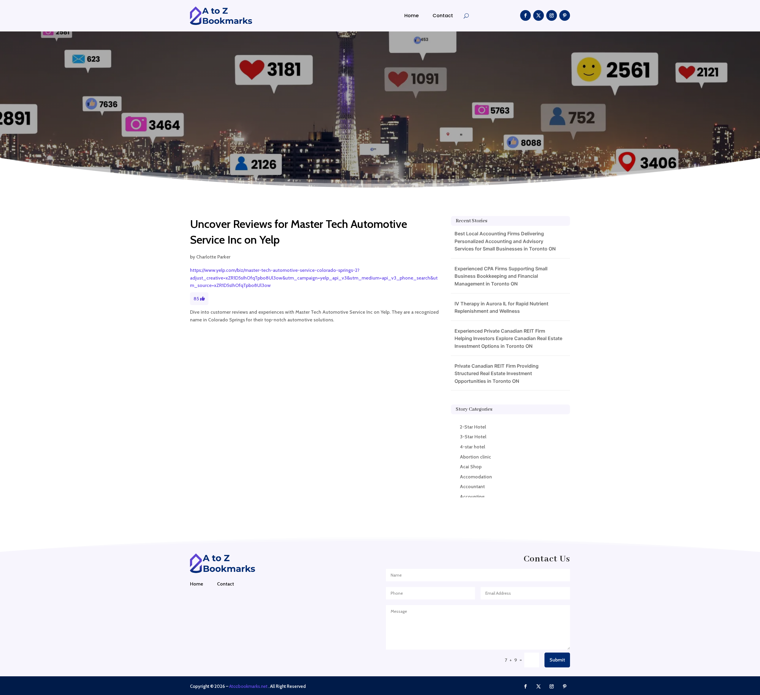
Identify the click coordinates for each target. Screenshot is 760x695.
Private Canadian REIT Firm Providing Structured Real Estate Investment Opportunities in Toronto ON (497, 373)
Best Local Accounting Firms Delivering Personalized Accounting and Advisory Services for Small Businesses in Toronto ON (505, 241)
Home (411, 15)
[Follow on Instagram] (551, 15)
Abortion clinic (475, 457)
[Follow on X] (538, 15)
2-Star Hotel (473, 427)
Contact (443, 15)
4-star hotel (472, 447)
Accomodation (476, 477)
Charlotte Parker (213, 257)
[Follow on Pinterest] (564, 15)
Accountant (472, 486)
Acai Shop (471, 466)
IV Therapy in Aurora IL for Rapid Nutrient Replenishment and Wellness (501, 307)
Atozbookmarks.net (248, 686)
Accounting (472, 496)
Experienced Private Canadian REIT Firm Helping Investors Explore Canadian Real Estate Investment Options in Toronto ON (508, 338)
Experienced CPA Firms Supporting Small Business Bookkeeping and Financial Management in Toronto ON (501, 276)
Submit (557, 660)
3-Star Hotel (473, 436)
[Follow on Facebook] (525, 15)
